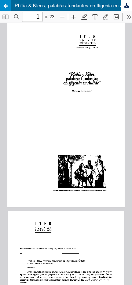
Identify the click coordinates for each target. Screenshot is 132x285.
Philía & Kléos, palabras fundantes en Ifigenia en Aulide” (73, 5)
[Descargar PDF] (126, 5)
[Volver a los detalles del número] (5, 5)
